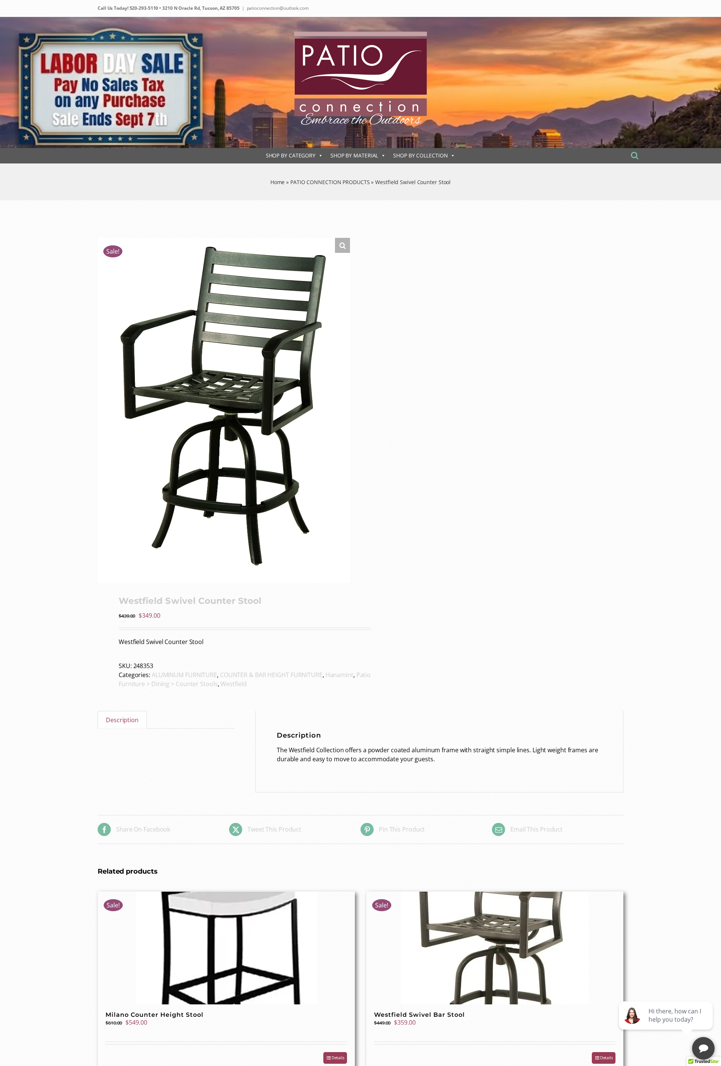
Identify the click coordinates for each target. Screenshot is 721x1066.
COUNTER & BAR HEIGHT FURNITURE (271, 675)
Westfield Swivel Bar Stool (419, 1014)
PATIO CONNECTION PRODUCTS (330, 182)
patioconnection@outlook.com (278, 8)
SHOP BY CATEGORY (290, 155)
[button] (342, 245)
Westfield (233, 684)
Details (338, 1057)
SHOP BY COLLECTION (420, 155)
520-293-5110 (143, 8)
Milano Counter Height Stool (155, 1014)
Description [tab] (122, 720)
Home (277, 182)
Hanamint (339, 675)
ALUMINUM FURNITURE (184, 675)
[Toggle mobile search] (634, 155)
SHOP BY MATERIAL (354, 155)
